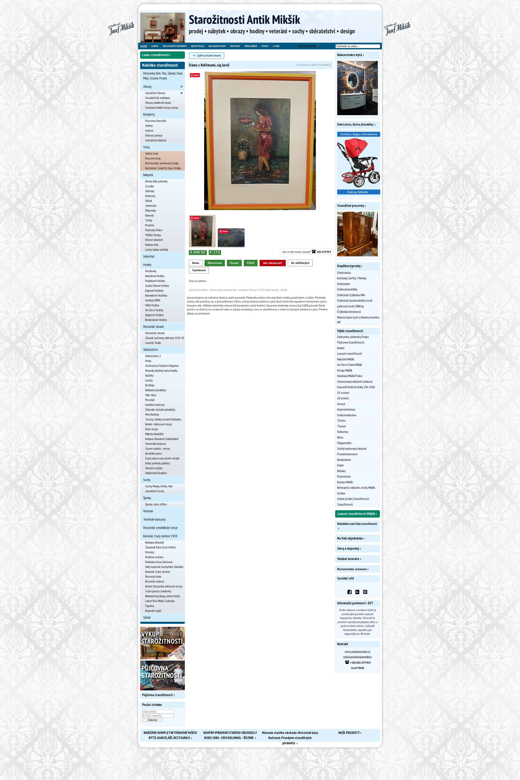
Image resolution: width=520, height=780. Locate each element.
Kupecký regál (153, 611)
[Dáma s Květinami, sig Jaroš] (260, 140)
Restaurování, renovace (352, 569)
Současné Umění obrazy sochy (161, 107)
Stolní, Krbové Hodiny (157, 286)
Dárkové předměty (198, 290)
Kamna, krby (151, 245)
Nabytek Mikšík (345, 359)
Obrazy (147, 86)
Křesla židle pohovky (156, 181)
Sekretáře (150, 206)
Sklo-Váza (150, 395)
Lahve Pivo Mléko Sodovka (159, 601)
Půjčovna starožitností (157, 695)
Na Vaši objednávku (350, 538)
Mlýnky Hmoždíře (154, 434)
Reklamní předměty (155, 390)
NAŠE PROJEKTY (349, 732)
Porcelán (150, 400)
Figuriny (149, 606)
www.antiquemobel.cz (357, 651)
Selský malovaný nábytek (351, 448)
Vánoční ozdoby (153, 468)
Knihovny (150, 196)
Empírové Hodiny (154, 315)
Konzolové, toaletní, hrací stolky (163, 168)
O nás (276, 46)
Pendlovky (150, 271)
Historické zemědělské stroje (160, 527)
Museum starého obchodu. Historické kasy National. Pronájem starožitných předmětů (290, 735)
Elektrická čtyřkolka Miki (351, 295)
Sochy (146, 480)
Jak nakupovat (217, 46)
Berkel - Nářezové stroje (158, 424)
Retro (340, 437)
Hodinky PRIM (152, 300)
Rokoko (341, 471)
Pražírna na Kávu (154, 557)
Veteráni (148, 511)
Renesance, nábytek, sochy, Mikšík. (356, 487)
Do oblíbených (300, 262)
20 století (343, 398)
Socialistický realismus (157, 98)
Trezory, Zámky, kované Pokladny (163, 419)
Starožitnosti (345, 504)
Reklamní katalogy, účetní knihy (162, 596)
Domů (143, 46)
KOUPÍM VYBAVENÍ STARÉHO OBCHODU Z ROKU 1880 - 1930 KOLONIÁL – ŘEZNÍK (230, 735)
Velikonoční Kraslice (156, 473)
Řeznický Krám (153, 576)
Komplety (149, 114)
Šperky (147, 498)
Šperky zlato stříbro (156, 504)
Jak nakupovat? (273, 262)
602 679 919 (323, 252)
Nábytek (148, 175)
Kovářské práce (153, 453)
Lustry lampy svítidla (156, 249)
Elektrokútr (343, 284)
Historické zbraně (153, 326)
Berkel (340, 348)
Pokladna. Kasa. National (158, 562)
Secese (341, 404)
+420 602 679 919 (360, 662)
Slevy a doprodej (348, 548)
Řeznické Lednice (154, 581)
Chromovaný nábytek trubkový (354, 381)
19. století (343, 393)
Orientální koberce (155, 444)
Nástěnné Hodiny (154, 276)
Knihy (148, 361)
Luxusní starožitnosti (349, 353)
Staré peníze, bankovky (158, 591)
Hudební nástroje (155, 405)
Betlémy (149, 385)
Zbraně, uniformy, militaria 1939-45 (164, 338)
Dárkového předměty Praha (353, 337)
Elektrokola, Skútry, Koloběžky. (355, 124)
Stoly (146, 147)
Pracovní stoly (153, 158)
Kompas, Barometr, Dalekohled (161, 439)
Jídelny (149, 126)
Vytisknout (199, 270)
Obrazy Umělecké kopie (158, 103)
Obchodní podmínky (174, 46)
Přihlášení (251, 46)
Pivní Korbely (152, 414)
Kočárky (149, 375)
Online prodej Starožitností (353, 499)
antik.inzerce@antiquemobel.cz (357, 657)
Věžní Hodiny (152, 305)
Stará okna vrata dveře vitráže (162, 458)
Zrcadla (149, 186)
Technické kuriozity (154, 519)
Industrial (148, 256)
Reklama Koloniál (154, 542)
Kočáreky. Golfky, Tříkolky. (352, 278)
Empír (340, 465)
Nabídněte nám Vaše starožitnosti (357, 524)
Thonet (341, 426)
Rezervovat (215, 262)
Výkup (265, 46)
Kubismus (342, 432)
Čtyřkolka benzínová (349, 312)
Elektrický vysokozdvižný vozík (354, 300)
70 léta (341, 420)
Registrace (197, 46)
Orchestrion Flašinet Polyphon (162, 366)
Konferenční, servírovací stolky (162, 163)
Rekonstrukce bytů (349, 55)
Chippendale (344, 443)
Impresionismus (346, 409)
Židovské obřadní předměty (160, 410)
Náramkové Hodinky (156, 295)
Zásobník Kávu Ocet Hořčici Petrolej (160, 549)
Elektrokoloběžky (347, 289)
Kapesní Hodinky (154, 290)
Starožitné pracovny (350, 205)
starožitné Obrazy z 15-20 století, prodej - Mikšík (262, 290)
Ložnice (149, 130)
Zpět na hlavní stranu (209, 55)
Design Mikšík (344, 370)
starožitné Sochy (154, 491)
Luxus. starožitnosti (155, 55)
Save (196, 75)
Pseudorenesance (347, 454)
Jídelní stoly (151, 153)
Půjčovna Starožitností (350, 342)
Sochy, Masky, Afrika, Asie (159, 486)
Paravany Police (153, 230)
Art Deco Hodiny (154, 310)
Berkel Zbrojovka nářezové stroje (163, 586)
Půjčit (250, 262)
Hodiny (147, 264)
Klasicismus (344, 476)
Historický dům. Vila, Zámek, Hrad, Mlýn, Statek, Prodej (163, 75)
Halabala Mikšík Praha (349, 376)
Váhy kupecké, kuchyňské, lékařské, (164, 567)
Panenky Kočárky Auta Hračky (161, 371)
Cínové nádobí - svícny (157, 449)
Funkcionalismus (346, 415)
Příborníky (150, 210)
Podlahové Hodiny (155, 281)
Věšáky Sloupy (153, 235)
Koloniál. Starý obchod (157, 572)
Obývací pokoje (153, 135)
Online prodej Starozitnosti (223, 290)
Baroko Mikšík (345, 482)
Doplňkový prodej (348, 266)
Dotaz (195, 262)
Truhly (148, 220)
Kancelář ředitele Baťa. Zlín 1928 (356, 387)
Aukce (154, 46)
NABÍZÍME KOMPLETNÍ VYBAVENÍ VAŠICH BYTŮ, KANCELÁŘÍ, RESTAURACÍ (170, 735)
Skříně (148, 201)
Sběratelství (150, 349)
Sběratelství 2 (153, 356)
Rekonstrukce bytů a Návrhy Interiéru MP (358, 319)
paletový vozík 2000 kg (350, 306)
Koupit (234, 262)
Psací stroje (151, 429)
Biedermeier (344, 460)
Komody (149, 215)
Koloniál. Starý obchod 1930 (160, 536)
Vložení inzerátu (348, 559)
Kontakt (235, 46)
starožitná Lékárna (155, 140)
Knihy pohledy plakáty (157, 463)
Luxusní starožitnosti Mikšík (356, 513)
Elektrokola (344, 273)
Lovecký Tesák (153, 343)
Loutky (149, 380)
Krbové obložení (154, 240)
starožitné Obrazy (155, 93)
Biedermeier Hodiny (156, 320)
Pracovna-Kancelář (155, 121)
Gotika (341, 493)
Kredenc (149, 225)
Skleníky (149, 191)
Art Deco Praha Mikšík (349, 365)
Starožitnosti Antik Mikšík (244, 19)
